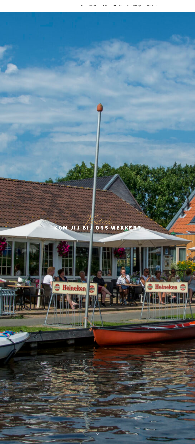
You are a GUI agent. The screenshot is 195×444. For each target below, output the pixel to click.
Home (81, 6)
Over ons (93, 6)
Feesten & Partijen (134, 6)
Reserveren (117, 6)
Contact (150, 6)
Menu (105, 6)
